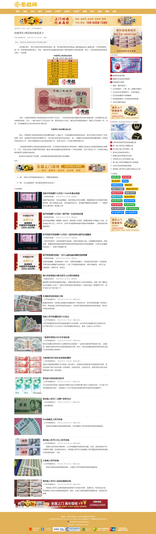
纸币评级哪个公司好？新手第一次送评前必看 (63, 214)
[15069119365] (61, 508)
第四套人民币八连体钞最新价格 (57, 481)
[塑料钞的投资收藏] (126, 72)
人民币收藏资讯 (36, 28)
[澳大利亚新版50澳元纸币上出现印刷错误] (28, 290)
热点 (25, 11)
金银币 (67, 11)
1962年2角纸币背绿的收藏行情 (124, 142)
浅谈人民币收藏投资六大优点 (56, 317)
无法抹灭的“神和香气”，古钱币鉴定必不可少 (129, 92)
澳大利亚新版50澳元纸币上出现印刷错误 (61, 275)
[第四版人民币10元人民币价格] (28, 455)
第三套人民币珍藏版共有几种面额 (125, 162)
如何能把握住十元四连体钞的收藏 (125, 99)
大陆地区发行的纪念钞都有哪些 (57, 358)
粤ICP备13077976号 (82, 525)
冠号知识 (125, 181)
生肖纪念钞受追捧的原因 (122, 166)
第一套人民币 (116, 181)
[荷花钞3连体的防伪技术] (28, 393)
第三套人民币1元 (117, 200)
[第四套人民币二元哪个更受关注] (28, 414)
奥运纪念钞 (128, 185)
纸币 (40, 11)
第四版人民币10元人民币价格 (56, 440)
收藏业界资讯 (48, 279)
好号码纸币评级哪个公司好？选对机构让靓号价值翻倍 (67, 234)
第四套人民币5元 (130, 193)
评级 (107, 11)
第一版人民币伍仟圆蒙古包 (123, 146)
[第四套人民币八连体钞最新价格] (28, 496)
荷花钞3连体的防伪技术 (53, 378)
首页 (18, 11)
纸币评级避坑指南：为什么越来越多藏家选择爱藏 (65, 255)
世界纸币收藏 (48, 196)
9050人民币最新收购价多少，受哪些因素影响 (41, 177)
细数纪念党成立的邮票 (121, 79)
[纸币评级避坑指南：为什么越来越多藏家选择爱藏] (28, 270)
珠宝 (92, 11)
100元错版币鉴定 (119, 102)
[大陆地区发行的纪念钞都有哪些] (28, 373)
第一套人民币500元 (132, 208)
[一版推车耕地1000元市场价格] (28, 352)
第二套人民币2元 (117, 204)
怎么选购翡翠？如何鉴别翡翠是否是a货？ (39, 183)
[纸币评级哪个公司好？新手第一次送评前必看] (28, 229)
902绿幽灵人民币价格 (52, 419)
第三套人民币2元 (129, 197)
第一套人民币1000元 (118, 208)
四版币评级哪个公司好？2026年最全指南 (61, 193)
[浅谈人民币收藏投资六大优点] (28, 332)
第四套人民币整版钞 (118, 189)
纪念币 (76, 11)
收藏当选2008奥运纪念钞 (122, 156)
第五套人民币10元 (117, 193)
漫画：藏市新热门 (119, 85)
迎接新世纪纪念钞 (117, 185)
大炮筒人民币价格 (51, 460)
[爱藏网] (25, 4)
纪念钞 (48, 11)
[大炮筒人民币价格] (28, 475)
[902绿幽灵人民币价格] (28, 434)
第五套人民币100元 (132, 189)
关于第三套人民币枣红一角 (123, 149)
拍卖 (100, 11)
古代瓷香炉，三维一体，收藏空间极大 (127, 89)
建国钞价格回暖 (119, 75)
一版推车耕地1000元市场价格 (56, 337)
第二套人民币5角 (129, 204)
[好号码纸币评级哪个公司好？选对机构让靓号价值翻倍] (28, 249)
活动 (33, 11)
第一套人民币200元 (117, 212)
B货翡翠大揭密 (118, 82)
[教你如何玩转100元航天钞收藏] (126, 139)
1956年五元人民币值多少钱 (123, 159)
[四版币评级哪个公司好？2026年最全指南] (28, 208)
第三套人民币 (126, 177)
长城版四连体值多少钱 (53, 296)
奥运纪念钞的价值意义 (121, 152)
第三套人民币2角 (129, 200)
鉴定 (115, 11)
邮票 (85, 11)
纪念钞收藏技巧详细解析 (122, 95)
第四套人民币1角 (117, 197)
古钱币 (58, 11)
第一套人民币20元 (131, 212)
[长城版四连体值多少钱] (28, 311)
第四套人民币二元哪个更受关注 (57, 399)
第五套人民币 (116, 177)
